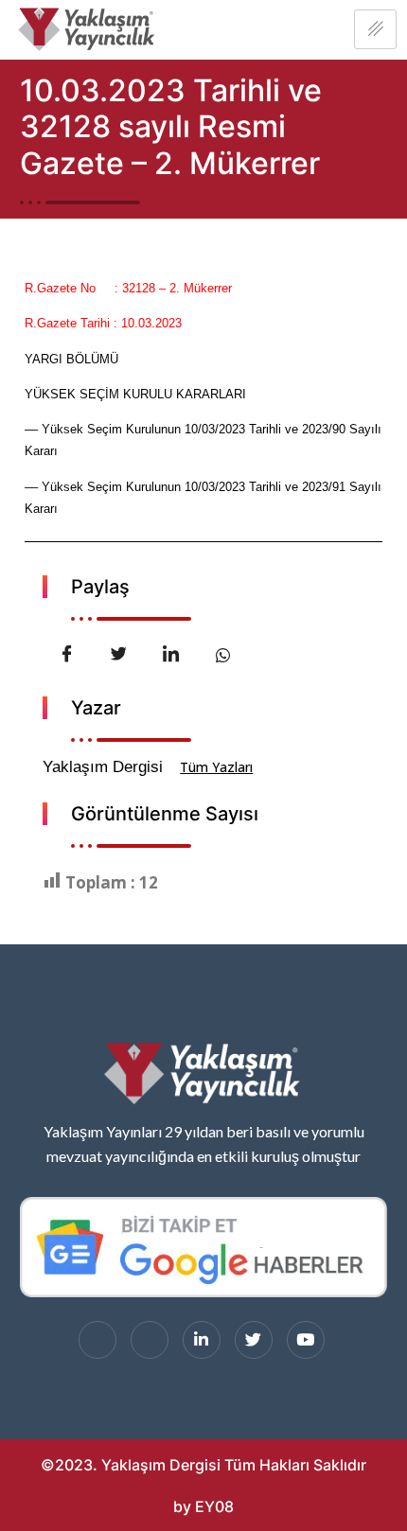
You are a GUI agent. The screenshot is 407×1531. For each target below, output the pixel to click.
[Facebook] (97, 1340)
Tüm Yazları (216, 767)
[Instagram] (149, 1340)
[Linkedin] (202, 1340)
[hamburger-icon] (375, 29)
